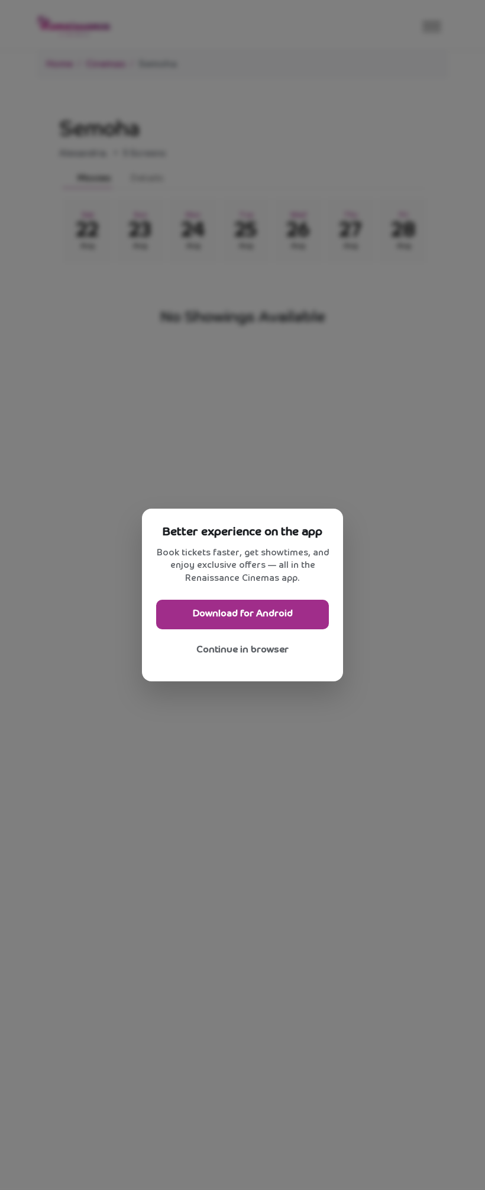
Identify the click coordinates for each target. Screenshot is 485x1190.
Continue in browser (242, 649)
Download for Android (243, 613)
